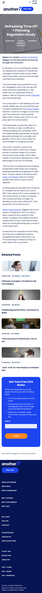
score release (33, 109)
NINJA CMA (14, 588)
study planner (15, 209)
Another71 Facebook (29, 57)
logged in (15, 453)
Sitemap (21, 590)
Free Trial (27, 9)
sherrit (17, 334)
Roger (5, 209)
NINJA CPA (5, 588)
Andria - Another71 (22, 276)
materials (35, 95)
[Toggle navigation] (4, 2)
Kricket (17, 362)
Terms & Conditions (9, 590)
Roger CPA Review (10, 177)
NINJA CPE (22, 588)
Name (7, 421)
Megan (33, 41)
